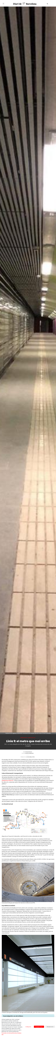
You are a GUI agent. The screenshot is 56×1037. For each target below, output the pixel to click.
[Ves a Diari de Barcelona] (24, 3)
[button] (3, 3)
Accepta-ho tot (39, 1026)
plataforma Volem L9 (7, 780)
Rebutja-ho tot (50, 1026)
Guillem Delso (28, 752)
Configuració (28, 1026)
